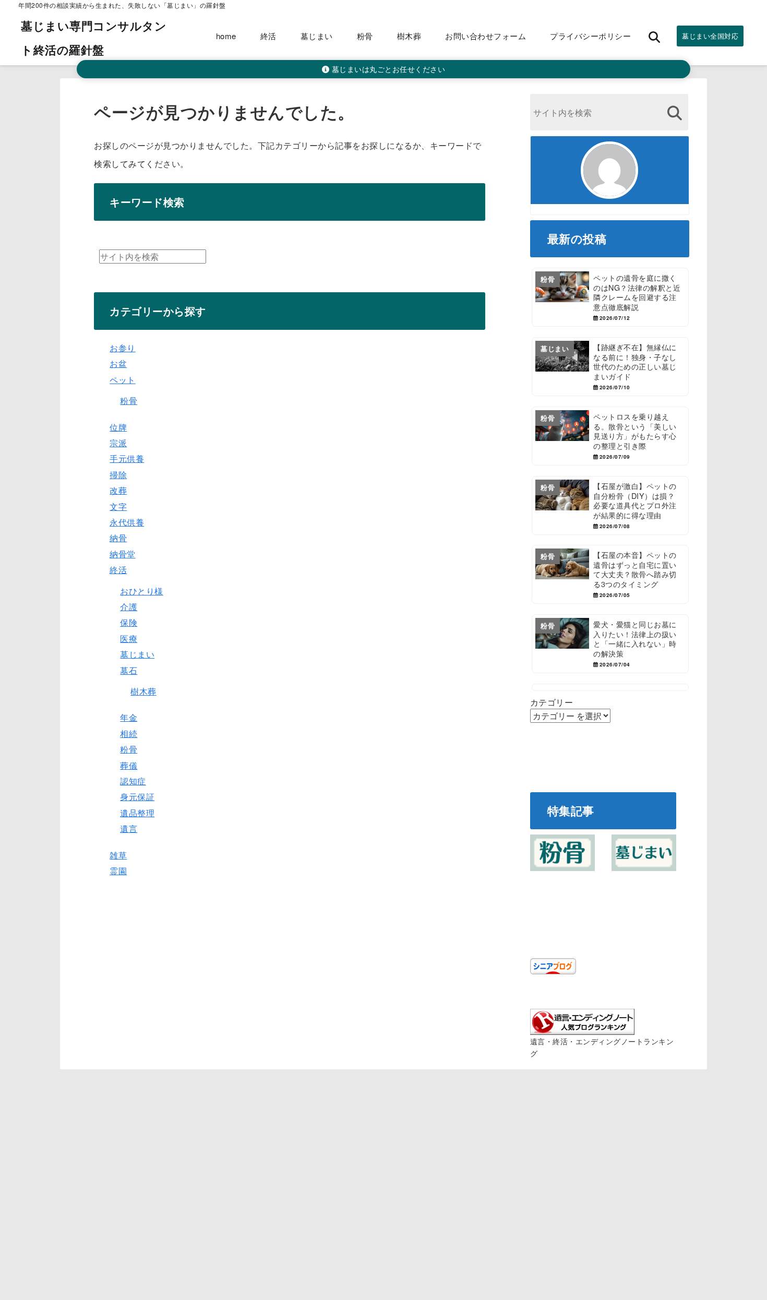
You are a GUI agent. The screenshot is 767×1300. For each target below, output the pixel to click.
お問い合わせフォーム (485, 35)
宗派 (118, 443)
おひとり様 (141, 591)
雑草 (118, 855)
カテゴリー (551, 702)
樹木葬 (409, 35)
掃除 (118, 475)
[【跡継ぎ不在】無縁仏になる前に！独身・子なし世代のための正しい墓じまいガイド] (610, 367)
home (226, 35)
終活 (268, 35)
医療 (128, 639)
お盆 (118, 363)
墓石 (128, 670)
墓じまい (317, 35)
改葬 (118, 490)
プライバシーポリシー (590, 35)
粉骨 (365, 35)
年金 (128, 717)
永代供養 (127, 522)
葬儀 (128, 765)
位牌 (118, 427)
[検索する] (675, 113)
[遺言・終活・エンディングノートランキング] (582, 1029)
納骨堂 (123, 554)
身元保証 (137, 797)
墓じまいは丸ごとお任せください (387, 69)
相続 (128, 733)
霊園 (118, 871)
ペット (123, 380)
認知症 (133, 781)
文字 (118, 506)
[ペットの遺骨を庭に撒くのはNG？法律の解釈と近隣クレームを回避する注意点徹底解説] (610, 297)
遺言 (128, 828)
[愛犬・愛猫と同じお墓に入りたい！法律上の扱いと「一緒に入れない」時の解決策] (610, 644)
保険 (128, 622)
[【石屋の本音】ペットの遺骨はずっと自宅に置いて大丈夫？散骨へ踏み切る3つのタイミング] (610, 574)
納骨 (118, 538)
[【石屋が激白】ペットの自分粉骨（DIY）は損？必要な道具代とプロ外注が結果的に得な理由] (610, 505)
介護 (128, 607)
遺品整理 (137, 813)
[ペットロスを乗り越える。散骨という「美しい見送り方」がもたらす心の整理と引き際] (610, 436)
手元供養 (127, 458)
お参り (123, 348)
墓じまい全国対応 (710, 36)
